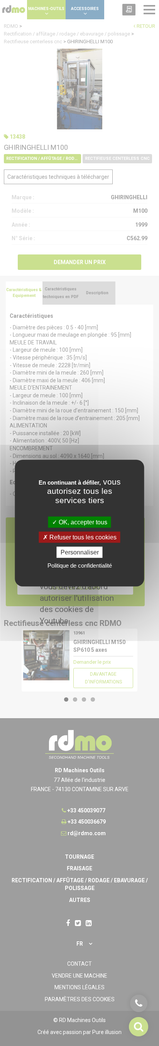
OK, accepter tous (82, 522)
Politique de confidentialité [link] (79, 565)
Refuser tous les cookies (82, 537)
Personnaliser (80, 552)
